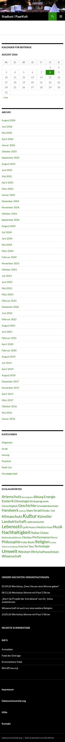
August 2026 (8, 120)
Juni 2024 (7, 238)
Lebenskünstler (35, 521)
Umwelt (10, 551)
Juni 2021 (7, 331)
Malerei (32, 527)
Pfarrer (54, 537)
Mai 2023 (7, 288)
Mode (49, 527)
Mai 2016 (7, 412)
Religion (42, 541)
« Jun (5, 97)
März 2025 (7, 188)
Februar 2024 (9, 257)
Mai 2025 (7, 176)
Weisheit (24, 552)
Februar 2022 (9, 319)
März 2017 (7, 400)
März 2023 (7, 294)
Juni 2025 (7, 170)
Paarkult (6, 461)
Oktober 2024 (9, 213)
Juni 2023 (7, 281)
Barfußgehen (27, 497)
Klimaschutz (12, 516)
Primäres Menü (61, 16)
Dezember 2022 (10, 306)
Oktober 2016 (9, 406)
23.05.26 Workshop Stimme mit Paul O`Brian (26, 614)
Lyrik (25, 527)
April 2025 (7, 182)
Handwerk (10, 510)
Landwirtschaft (14, 521)
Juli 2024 (7, 232)
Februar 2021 (9, 337)
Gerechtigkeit (10, 505)
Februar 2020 (9, 350)
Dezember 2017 (10, 381)
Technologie (42, 546)
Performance (41, 537)
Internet (22, 511)
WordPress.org (10, 668)
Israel (5, 448)
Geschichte (27, 505)
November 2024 (10, 207)
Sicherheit (23, 546)
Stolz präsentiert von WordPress (39, 737)
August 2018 (8, 375)
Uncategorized (9, 473)
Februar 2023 (9, 300)
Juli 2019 (7, 362)
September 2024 (10, 219)
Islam (29, 510)
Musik (57, 527)
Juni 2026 (7, 126)
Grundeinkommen (47, 505)
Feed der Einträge (11, 655)
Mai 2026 (7, 132)
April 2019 (7, 369)
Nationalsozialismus (11, 537)
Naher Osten (40, 533)
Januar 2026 (8, 145)
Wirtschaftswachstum (45, 552)
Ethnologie (21, 501)
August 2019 (8, 356)
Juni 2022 (7, 313)
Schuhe (53, 542)
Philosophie (11, 542)
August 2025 (8, 163)
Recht (31, 542)
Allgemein (7, 442)
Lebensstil (12, 526)
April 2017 (7, 393)
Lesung (5, 454)
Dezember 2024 (10, 201)
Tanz (31, 546)
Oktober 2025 (9, 151)
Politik (24, 542)
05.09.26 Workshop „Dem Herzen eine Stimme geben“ (30, 586)
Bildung (38, 497)
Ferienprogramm (39, 501)
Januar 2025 (8, 194)
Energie (49, 496)
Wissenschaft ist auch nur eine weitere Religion (27, 608)
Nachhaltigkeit (16, 532)
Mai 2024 (7, 244)
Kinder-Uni (48, 510)
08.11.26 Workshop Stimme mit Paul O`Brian (26, 592)
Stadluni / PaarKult (15, 16)
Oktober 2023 (9, 269)
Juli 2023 (7, 275)
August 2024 (8, 226)
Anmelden (7, 649)
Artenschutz (11, 496)
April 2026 (7, 138)
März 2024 (7, 250)
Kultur (30, 516)
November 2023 (10, 263)
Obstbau (27, 537)
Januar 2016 (8, 418)
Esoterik (8, 501)
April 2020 (7, 344)
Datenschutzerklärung (12, 737)
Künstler (44, 516)
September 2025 (10, 157)
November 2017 (10, 387)
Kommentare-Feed (12, 661)
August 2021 (8, 325)
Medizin (41, 527)
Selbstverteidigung (10, 546)
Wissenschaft (11, 556)
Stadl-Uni (7, 467)
